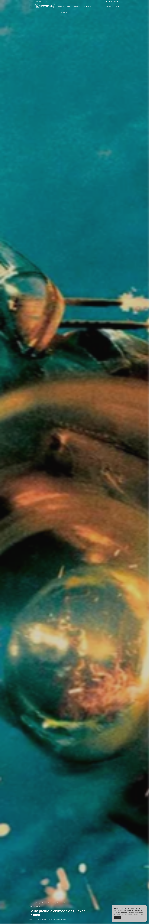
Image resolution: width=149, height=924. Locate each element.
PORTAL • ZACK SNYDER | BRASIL (38, 1)
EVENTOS (63, 12)
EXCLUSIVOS (77, 6)
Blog (37, 903)
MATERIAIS (86, 6)
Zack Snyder (109, 6)
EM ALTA (60, 6)
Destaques (32, 906)
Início (31, 903)
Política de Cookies (138, 914)
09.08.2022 (32, 919)
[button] (119, 6)
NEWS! (68, 6)
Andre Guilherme (61, 919)
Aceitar (118, 918)
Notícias (38, 906)
